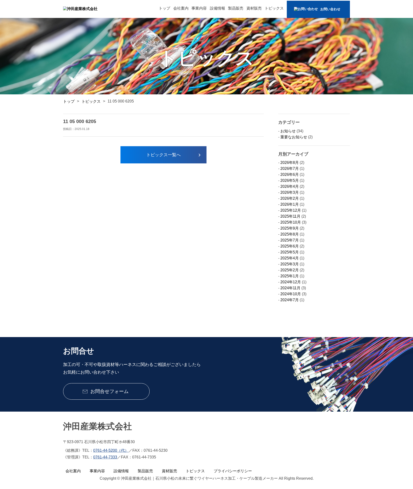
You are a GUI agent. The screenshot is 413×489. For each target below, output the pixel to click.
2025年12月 (290, 210)
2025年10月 (290, 222)
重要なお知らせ (293, 137)
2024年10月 (290, 294)
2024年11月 (290, 288)
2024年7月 (289, 300)
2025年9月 (289, 228)
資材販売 (254, 8)
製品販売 (235, 8)
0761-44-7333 (105, 457)
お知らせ (288, 131)
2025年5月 (289, 252)
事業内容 (199, 8)
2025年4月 (289, 258)
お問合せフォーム (109, 391)
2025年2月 (289, 270)
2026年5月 (289, 180)
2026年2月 (289, 198)
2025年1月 (289, 276)
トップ (164, 8)
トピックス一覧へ (163, 154)
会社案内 (181, 8)
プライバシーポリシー (233, 471)
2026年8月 (289, 163)
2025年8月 (289, 234)
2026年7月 (289, 169)
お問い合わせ (330, 9)
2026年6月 (289, 174)
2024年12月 (290, 282)
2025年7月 (289, 240)
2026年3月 (289, 192)
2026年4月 (289, 186)
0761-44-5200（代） (111, 450)
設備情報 (217, 8)
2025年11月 (290, 216)
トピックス (274, 8)
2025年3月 (289, 264)
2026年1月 (289, 204)
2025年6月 (289, 246)
